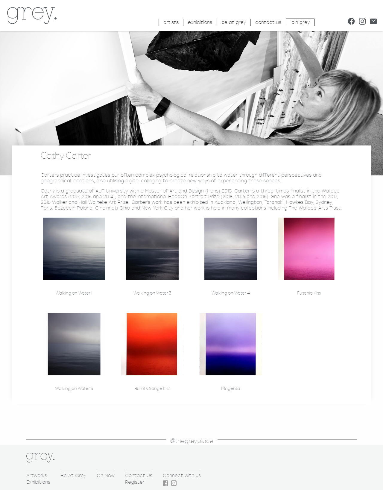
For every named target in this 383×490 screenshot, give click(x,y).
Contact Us (138, 475)
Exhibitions (38, 482)
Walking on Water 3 (152, 293)
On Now (106, 475)
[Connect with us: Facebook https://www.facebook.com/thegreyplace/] (351, 21)
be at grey (233, 22)
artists (171, 22)
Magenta (230, 388)
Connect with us (182, 475)
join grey (300, 22)
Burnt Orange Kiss (152, 388)
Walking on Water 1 (74, 293)
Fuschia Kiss (309, 293)
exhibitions (200, 22)
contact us (268, 22)
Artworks (36, 475)
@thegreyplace (191, 441)
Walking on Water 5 (74, 388)
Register (135, 482)
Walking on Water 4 (231, 293)
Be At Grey (73, 475)
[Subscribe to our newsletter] (373, 21)
